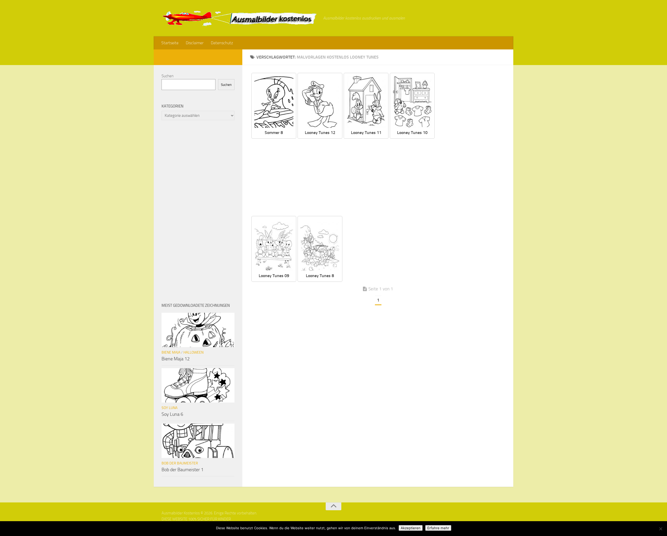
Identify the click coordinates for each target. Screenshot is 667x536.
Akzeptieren (411, 528)
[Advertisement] (381, 177)
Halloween (193, 352)
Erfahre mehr (438, 528)
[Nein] (660, 528)
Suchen (168, 76)
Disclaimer (194, 42)
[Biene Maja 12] (198, 330)
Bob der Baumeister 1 (182, 470)
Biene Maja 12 (176, 359)
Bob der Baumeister (180, 463)
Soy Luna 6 (172, 414)
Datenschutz (222, 42)
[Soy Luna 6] (198, 385)
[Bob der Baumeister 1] (198, 441)
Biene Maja (171, 352)
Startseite (169, 42)
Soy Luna (169, 408)
